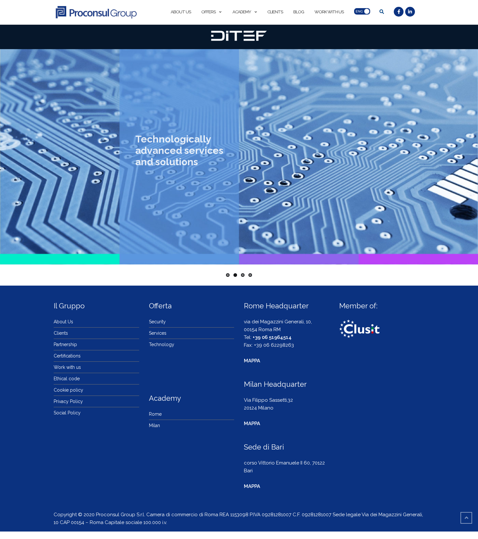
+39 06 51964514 (272, 337)
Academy (241, 11)
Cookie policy (68, 390)
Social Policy (67, 412)
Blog (298, 11)
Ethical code (67, 378)
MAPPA (252, 361)
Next (468, 155)
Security (157, 321)
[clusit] (359, 327)
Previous (10, 155)
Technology (161, 344)
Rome (155, 414)
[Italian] (363, 12)
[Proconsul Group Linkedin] (411, 12)
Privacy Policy (68, 401)
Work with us (329, 11)
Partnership (65, 344)
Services (157, 333)
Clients (275, 11)
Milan (154, 425)
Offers (208, 11)
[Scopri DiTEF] (239, 36)
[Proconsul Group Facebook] (399, 12)
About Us (181, 11)
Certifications (67, 355)
